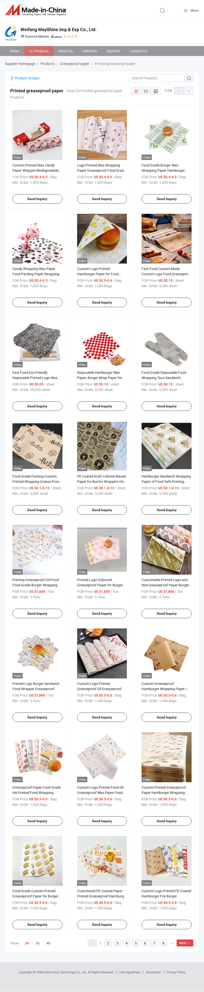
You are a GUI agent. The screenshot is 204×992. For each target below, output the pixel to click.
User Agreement (130, 972)
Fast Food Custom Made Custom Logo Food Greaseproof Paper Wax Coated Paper (166, 273)
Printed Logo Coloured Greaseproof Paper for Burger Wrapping (100, 585)
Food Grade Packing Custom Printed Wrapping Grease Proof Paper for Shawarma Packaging (37, 481)
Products (41, 51)
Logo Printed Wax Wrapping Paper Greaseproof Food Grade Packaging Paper (101, 170)
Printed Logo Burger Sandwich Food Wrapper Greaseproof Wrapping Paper (35, 688)
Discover (113, 51)
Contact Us (138, 51)
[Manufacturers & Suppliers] (36, 10)
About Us (65, 51)
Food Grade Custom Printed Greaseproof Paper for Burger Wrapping (35, 896)
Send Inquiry (37, 199)
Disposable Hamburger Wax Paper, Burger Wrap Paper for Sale (99, 377)
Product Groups (27, 78)
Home (14, 51)
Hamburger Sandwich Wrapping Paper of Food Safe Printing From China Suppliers (166, 481)
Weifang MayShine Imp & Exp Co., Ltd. (58, 29)
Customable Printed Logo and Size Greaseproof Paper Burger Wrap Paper (165, 585)
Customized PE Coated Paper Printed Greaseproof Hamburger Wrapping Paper (102, 896)
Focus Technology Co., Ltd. (69, 972)
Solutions (90, 51)
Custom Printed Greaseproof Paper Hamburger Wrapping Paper (164, 792)
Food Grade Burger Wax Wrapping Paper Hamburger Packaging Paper (163, 170)
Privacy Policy (175, 972)
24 (27, 943)
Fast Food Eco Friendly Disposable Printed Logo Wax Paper (34, 377)
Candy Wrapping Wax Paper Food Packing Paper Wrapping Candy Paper (35, 273)
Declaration (153, 972)
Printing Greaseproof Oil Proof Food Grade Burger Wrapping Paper (35, 585)
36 (38, 943)
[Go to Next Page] (189, 91)
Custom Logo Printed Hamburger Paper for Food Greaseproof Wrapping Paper (99, 273)
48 (48, 943)
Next (183, 942)
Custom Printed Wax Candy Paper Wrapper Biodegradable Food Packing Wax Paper (35, 170)
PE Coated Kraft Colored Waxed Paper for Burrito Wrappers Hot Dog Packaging (101, 481)
